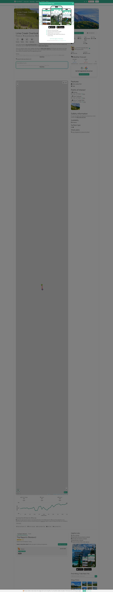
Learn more (64, 40)
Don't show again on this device (56, 38)
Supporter (59, 40)
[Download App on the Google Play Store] (60, 26)
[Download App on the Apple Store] (51, 27)
